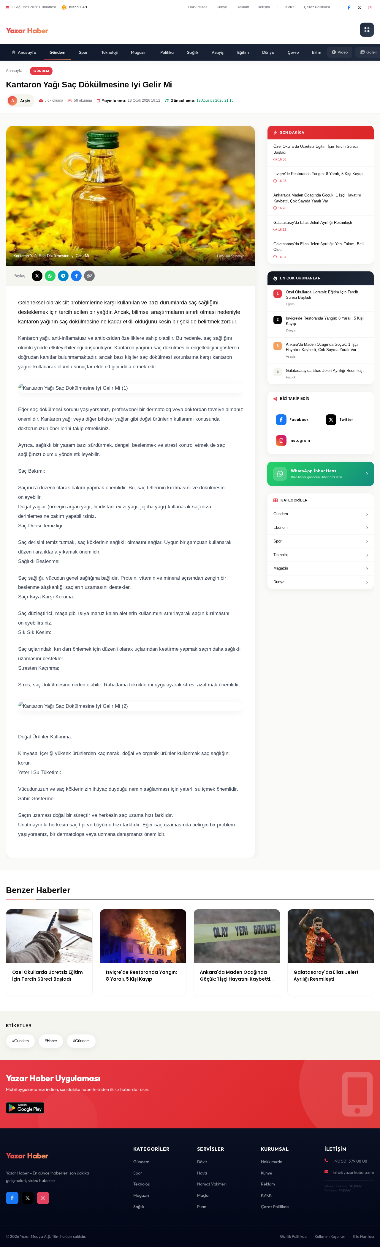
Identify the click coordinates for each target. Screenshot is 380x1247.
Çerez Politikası (317, 7)
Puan (201, 1206)
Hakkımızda (198, 7)
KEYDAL (355, 1186)
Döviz (202, 1161)
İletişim (264, 7)
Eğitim (243, 52)
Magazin (139, 52)
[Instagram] (369, 7)
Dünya (268, 52)
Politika (167, 52)
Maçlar (203, 1195)
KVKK (290, 7)
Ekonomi (281, 527)
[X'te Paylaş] (37, 276)
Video (343, 52)
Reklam (243, 7)
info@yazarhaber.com (353, 1172)
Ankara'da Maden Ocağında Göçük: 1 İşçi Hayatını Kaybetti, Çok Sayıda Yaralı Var (317, 198)
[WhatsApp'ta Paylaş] (50, 276)
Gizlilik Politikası (293, 1236)
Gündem (58, 52)
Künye (222, 7)
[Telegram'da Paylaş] (63, 276)
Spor (83, 52)
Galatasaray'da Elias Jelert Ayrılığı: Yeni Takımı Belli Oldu (318, 247)
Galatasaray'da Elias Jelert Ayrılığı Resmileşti (312, 222)
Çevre (293, 52)
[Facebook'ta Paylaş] (76, 276)
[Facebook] (348, 7)
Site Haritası (363, 1236)
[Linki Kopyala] (89, 276)
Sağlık (192, 52)
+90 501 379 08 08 (350, 1161)
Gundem (280, 514)
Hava (202, 1173)
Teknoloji (109, 52)
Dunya (278, 582)
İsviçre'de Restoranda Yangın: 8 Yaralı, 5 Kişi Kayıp (317, 174)
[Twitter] (359, 7)
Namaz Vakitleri (212, 1184)
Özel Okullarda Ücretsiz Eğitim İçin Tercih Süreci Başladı (315, 149)
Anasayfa (27, 52)
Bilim (316, 52)
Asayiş (218, 52)
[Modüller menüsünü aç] (367, 30)
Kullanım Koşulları (330, 1236)
